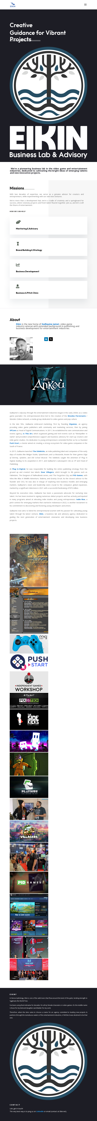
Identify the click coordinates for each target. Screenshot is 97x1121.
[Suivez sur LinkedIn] (46, 339)
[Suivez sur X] (51, 339)
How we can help (18, 211)
